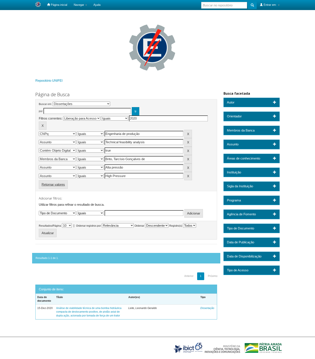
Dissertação (207, 308)
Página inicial (58, 4)
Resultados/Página (50, 225)
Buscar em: (45, 104)
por (41, 111)
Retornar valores (53, 184)
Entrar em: (270, 4)
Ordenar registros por (88, 225)
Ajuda (96, 4)
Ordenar (139, 225)
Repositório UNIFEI (49, 80)
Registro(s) (175, 225)
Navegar (79, 4)
